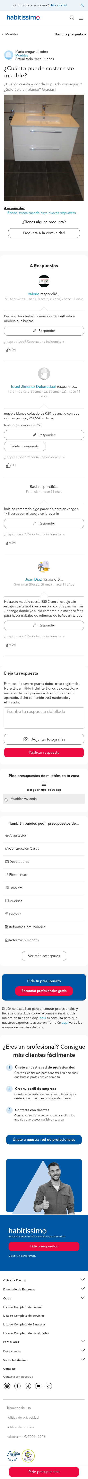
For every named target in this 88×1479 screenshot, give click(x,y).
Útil (14, 350)
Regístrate (9, 1351)
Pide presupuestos (44, 1472)
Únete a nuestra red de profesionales (44, 1140)
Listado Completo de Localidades (26, 1333)
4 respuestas (14, 208)
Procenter (9, 1316)
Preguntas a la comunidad (20, 1307)
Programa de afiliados (17, 1373)
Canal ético (10, 1369)
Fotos (6, 1312)
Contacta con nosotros (18, 1376)
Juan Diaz (33, 579)
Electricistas (10, 1323)
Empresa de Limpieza (17, 1298)
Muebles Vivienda (23, 799)
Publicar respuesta (44, 752)
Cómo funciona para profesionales (26, 1356)
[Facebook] (17, 1386)
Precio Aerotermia (15, 1289)
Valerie (33, 294)
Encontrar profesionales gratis (44, 991)
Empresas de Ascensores (19, 1294)
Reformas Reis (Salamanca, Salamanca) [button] (37, 391)
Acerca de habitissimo (17, 1365)
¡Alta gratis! (58, 5)
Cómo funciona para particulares (24, 1347)
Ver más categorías (44, 956)
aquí (42, 1018)
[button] (44, 1280)
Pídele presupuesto (24, 446)
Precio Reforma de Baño (19, 1285)
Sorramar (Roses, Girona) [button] (33, 584)
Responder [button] (46, 331)
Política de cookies (20, 1427)
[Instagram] (7, 1386)
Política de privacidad (23, 1417)
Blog (6, 1303)
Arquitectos (10, 1331)
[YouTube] (38, 1386)
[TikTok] (48, 1386)
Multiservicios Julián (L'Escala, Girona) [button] (33, 299)
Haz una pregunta (69, 34)
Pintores (8, 1319)
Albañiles (9, 1327)
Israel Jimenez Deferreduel (33, 387)
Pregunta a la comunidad (44, 233)
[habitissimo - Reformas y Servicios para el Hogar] (18, 18)
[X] (28, 1386)
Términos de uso (19, 1408)
